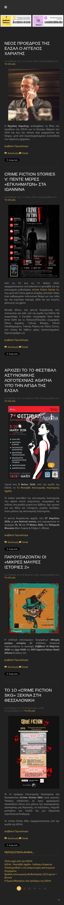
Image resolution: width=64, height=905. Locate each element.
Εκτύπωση (13, 153)
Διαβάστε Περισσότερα (16, 146)
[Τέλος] (45, 888)
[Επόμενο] (40, 888)
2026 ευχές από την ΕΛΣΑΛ (18, 861)
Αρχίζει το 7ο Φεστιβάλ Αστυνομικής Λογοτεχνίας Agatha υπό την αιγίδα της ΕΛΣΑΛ (30, 380)
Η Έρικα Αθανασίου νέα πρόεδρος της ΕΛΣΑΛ (27, 880)
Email (25, 153)
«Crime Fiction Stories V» (45, 289)
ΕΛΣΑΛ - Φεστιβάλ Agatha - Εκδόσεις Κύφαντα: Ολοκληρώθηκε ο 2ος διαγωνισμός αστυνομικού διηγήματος (29, 867)
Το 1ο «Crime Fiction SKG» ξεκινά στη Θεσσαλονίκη (28, 695)
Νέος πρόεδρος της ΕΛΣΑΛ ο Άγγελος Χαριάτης (27, 48)
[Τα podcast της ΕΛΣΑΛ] (16, 20)
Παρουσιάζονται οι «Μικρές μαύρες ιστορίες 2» (25, 562)
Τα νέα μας (9, 63)
